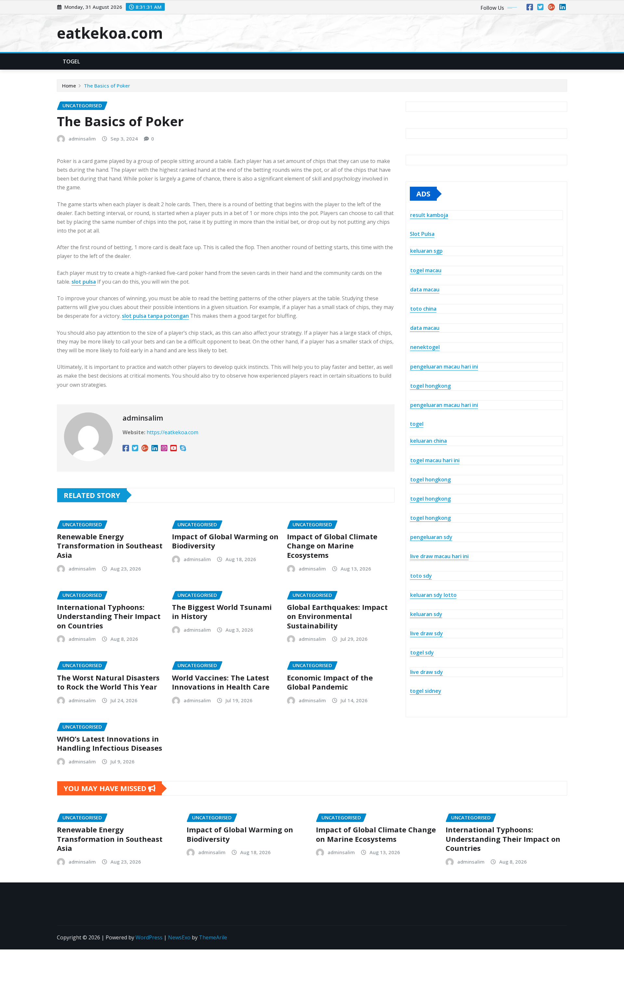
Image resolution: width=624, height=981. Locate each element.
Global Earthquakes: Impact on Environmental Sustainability (337, 616)
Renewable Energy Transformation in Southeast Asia (109, 545)
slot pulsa (84, 281)
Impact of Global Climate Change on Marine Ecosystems (332, 545)
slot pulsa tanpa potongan (155, 315)
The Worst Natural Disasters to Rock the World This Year (108, 682)
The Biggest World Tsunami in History (222, 611)
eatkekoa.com (110, 33)
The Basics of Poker (107, 85)
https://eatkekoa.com (172, 432)
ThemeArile (213, 937)
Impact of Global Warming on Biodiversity (225, 541)
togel (416, 423)
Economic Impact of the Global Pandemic (330, 682)
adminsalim (82, 138)
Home (69, 85)
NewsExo (179, 937)
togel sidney (425, 690)
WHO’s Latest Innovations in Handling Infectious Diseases (109, 743)
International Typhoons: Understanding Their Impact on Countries (109, 616)
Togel (71, 61)
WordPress (149, 937)
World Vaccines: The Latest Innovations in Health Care (220, 682)
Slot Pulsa (422, 233)
